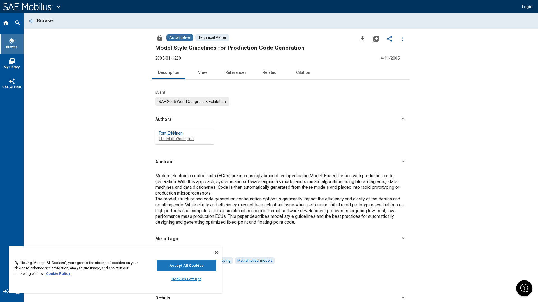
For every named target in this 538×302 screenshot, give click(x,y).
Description (168, 72)
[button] (281, 119)
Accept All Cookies (186, 265)
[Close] (216, 252)
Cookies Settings (186, 279)
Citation (303, 72)
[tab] (6, 23)
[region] (115, 269)
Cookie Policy (58, 274)
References (236, 72)
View (202, 72)
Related (270, 72)
